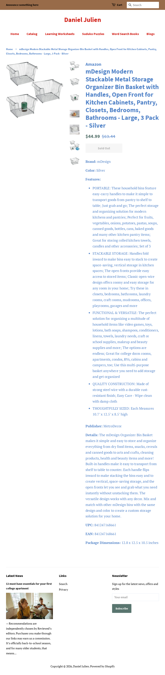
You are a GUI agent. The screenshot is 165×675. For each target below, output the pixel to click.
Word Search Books (125, 34)
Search (63, 584)
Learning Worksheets (59, 34)
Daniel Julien (82, 20)
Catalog (32, 34)
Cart (119, 5)
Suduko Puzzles (93, 34)
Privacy (63, 589)
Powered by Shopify (102, 666)
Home (14, 34)
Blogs (150, 34)
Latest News (14, 576)
